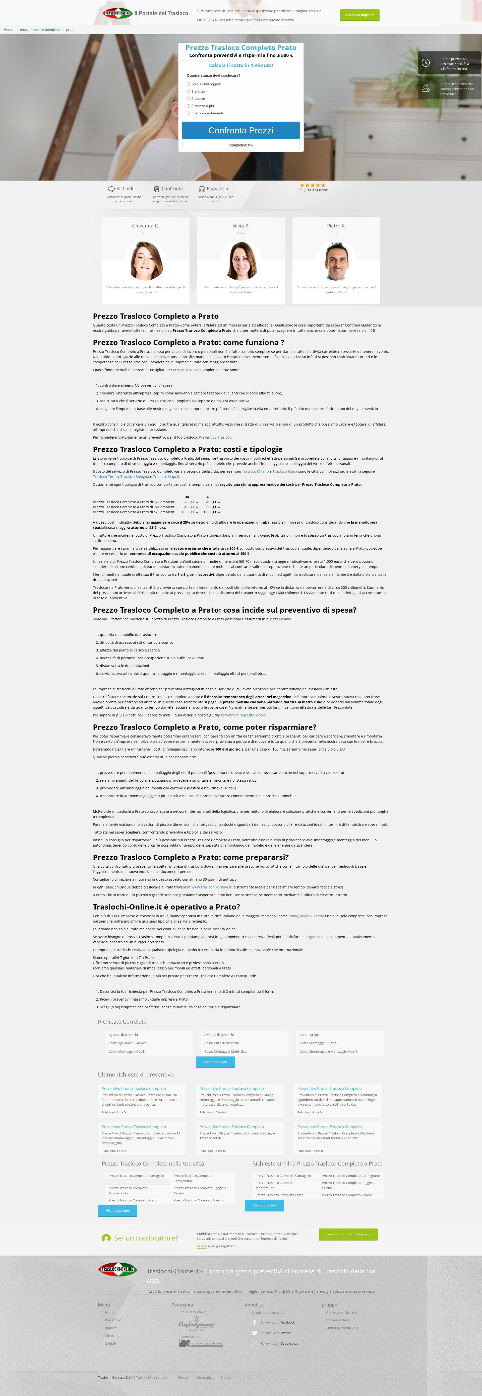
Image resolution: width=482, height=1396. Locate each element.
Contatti (111, 1343)
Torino (318, 916)
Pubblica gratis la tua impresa (348, 1234)
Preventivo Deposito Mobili (243, 715)
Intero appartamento (208, 113)
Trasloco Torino (106, 476)
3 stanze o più (203, 106)
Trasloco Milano (255, 471)
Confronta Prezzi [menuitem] (241, 130)
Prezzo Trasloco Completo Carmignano (351, 1175)
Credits (225, 1377)
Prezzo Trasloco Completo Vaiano (199, 1200)
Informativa (204, 1377)
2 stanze (198, 99)
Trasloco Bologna (134, 476)
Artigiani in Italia (337, 1320)
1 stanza (198, 91)
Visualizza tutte (215, 1062)
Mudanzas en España (341, 1312)
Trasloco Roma (285, 471)
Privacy (183, 1377)
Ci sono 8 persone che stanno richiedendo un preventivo (457, 88)
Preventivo (113, 1320)
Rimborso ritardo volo (341, 1328)
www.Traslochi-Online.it (211, 887)
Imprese (111, 1328)
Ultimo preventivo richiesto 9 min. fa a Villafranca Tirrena (454, 63)
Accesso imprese (360, 15)
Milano (306, 916)
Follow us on (278, 1322)
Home (8, 30)
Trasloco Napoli (166, 476)
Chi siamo (112, 1335)
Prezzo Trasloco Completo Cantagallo (136, 1175)
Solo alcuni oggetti (206, 84)
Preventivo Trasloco (215, 437)
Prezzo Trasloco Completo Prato (133, 1200)
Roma (293, 916)
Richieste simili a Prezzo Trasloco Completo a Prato (317, 1163)
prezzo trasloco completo (39, 30)
